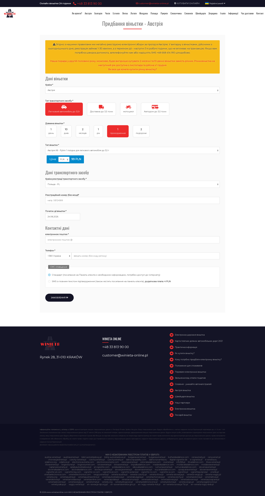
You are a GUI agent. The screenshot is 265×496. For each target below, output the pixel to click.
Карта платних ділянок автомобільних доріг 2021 (199, 341)
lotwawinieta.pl (121, 464)
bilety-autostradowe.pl (114, 457)
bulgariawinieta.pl (157, 457)
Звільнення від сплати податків (190, 378)
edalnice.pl (64, 462)
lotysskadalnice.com (140, 464)
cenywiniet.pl (214, 457)
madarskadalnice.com (163, 464)
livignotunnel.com (86, 464)
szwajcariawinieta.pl (187, 469)
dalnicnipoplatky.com (136, 459)
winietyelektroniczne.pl (146, 482)
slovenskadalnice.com (58, 469)
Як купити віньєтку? (185, 353)
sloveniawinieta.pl (207, 467)
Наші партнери (182, 403)
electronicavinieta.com (83, 462)
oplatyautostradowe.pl (80, 467)
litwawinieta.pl (52, 464)
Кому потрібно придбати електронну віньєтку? (198, 359)
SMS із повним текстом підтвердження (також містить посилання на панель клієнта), (111, 281)
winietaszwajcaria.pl (210, 479)
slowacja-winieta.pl (103, 469)
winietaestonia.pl (194, 477)
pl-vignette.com (101, 467)
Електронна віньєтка (185, 409)
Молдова (143, 13)
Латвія (134, 13)
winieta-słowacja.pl (175, 474)
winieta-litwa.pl (156, 474)
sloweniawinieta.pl (143, 469)
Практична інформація (186, 347)
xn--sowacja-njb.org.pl (97, 484)
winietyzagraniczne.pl (207, 482)
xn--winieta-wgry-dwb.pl (202, 484)
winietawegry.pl (75, 482)
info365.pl (180, 462)
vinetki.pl (214, 472)
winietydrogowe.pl (124, 482)
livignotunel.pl (68, 464)
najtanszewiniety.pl (58, 467)
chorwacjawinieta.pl (57, 459)
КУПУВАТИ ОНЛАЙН (188, 3)
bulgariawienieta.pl (137, 457)
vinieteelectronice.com (80, 474)
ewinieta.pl (168, 462)
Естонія (116, 13)
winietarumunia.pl (130, 479)
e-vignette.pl (196, 459)
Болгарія (98, 13)
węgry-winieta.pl (76, 484)
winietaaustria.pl (67, 477)
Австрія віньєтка (183, 390)
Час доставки (247, 13)
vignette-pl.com (110, 472)
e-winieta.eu (211, 459)
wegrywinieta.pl (101, 474)
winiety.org (107, 482)
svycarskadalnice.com (165, 469)
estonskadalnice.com (150, 462)
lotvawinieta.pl (104, 464)
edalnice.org (51, 462)
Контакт (260, 13)
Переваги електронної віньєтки (190, 372)
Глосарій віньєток (183, 415)
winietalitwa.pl (211, 477)
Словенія (188, 13)
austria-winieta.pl (53, 457)
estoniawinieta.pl (130, 462)
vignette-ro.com (149, 472)
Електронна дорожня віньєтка (190, 335)
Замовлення (58, 297)
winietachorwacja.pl (155, 477)
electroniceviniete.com (108, 462)
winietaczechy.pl (175, 477)
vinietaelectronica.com (55, 474)
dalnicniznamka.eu (158, 459)
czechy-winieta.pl (78, 459)
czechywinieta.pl (97, 459)
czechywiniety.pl (115, 459)
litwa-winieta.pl (213, 462)
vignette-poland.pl (129, 472)
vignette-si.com (167, 472)
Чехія (107, 13)
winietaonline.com (92, 479)
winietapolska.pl (111, 479)
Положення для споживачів (188, 365)
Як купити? (77, 13)
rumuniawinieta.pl (163, 467)
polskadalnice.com (121, 467)
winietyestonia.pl (168, 482)
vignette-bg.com (73, 472)
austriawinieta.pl (71, 457)
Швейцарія (201, 13)
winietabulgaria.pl (135, 477)
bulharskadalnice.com (178, 457)
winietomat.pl (92, 482)
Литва (125, 13)
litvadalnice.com (195, 462)
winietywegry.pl (186, 482)
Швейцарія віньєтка (184, 396)
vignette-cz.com (92, 472)
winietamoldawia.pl (72, 479)
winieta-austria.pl (119, 474)
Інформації (233, 13)
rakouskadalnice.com (143, 467)
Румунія (164, 13)
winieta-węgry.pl (213, 474)
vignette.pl (183, 472)
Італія (223, 13)
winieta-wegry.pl (195, 474)
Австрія (88, 13)
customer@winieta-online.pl (153, 3)
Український (216, 3)
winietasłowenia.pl (57, 482)
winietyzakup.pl (58, 484)
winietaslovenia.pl (149, 479)
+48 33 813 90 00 (89, 3)
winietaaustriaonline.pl (88, 477)
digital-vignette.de (178, 459)
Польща (154, 13)
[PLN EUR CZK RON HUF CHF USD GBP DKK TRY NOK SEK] (63, 159)
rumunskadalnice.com (185, 467)
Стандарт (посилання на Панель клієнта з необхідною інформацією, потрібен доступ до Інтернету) (106, 275)
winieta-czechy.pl (138, 474)
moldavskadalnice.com (188, 464)
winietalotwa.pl (53, 479)
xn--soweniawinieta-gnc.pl (122, 484)
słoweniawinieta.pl (208, 469)
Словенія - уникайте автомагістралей (193, 384)
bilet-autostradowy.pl (92, 457)
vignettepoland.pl (199, 472)
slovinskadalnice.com (82, 469)
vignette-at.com (54, 472)
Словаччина (176, 13)
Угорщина (213, 13)
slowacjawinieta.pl (123, 469)
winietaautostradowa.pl (113, 477)
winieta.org (52, 477)
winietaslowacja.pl (169, 479)
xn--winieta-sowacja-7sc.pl (175, 484)
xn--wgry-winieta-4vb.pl (149, 484)
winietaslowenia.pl (189, 479)
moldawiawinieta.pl (210, 464)
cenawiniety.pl (198, 457)
